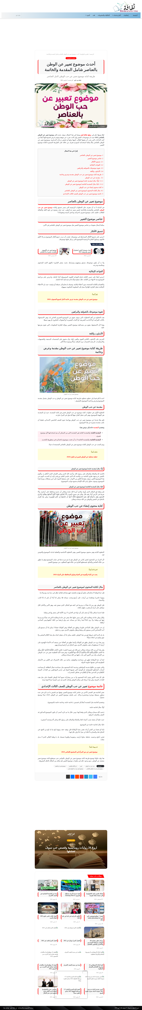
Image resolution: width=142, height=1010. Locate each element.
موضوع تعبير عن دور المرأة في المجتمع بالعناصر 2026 (79, 752)
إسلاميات (126, 15)
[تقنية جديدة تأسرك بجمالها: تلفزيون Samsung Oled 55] (71, 885)
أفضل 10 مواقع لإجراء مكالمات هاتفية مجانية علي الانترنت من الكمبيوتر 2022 (48, 966)
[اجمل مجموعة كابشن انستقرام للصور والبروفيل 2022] (99, 251)
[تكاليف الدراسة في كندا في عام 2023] (71, 908)
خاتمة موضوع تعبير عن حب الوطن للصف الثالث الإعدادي (83, 194)
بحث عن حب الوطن (90, 766)
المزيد (88, 15)
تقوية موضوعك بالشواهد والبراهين (90, 168)
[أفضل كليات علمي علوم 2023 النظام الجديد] (48, 908)
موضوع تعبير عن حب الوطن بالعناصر (95, 768)
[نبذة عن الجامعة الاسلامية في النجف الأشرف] (48, 885)
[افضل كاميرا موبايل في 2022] (71, 932)
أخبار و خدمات (117, 15)
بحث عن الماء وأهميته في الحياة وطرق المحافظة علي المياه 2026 (75, 574)
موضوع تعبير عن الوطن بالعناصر (91, 155)
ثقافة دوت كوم (77, 80)
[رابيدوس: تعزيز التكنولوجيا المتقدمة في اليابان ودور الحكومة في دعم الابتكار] (48, 981)
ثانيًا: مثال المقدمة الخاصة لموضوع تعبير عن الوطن (84, 184)
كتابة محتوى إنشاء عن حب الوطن (91, 187)
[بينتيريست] (82, 777)
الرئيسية (135, 15)
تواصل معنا (6, 1008)
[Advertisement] (71, 33)
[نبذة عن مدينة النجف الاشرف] (71, 957)
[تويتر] (91, 777)
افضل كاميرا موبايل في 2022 (72, 940)
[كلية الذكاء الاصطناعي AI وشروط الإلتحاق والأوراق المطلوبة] (94, 957)
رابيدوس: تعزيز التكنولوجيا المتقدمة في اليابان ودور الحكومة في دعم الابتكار (49, 991)
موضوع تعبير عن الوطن (60, 766)
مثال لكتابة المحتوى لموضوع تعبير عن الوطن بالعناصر (84, 191)
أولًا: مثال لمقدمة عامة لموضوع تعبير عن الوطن (85, 181)
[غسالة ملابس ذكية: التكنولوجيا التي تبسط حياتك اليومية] (94, 885)
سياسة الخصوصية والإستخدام (25, 1008)
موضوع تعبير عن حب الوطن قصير (75, 768)
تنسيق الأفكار (97, 162)
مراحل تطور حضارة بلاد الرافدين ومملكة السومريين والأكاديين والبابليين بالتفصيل (95, 942)
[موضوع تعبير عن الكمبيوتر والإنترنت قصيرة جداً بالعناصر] (64, 251)
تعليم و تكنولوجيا (84, 54)
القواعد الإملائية (96, 165)
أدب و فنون (71, 840)
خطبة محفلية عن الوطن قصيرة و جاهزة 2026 (82, 457)
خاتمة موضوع (95, 686)
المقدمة (96, 427)
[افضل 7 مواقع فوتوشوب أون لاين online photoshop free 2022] (94, 908)
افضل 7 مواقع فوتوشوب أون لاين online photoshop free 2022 (95, 918)
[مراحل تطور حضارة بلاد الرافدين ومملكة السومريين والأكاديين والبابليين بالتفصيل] (94, 932)
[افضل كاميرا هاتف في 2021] (48, 932)
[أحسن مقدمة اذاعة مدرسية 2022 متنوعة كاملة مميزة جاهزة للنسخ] (94, 981)
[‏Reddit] (77, 777)
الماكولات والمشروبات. (104, 15)
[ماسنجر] (72, 777)
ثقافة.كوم (120, 1008)
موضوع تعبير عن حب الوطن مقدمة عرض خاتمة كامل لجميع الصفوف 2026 (72, 299)
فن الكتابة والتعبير (73, 766)
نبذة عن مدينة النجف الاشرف (72, 965)
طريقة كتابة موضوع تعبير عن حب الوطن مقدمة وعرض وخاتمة (81, 174)
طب (94, 15)
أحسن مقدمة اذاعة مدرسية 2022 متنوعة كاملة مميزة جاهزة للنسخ (94, 991)
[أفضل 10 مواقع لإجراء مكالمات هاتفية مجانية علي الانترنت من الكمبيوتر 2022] (48, 957)
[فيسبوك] (95, 777)
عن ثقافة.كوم (13, 1008)
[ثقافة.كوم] (125, 6)
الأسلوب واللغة (96, 171)
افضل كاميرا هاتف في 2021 (49, 940)
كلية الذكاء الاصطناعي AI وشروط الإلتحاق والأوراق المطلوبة (96, 966)
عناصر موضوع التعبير (95, 158)
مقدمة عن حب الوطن (94, 178)
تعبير (81, 766)
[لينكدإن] (86, 777)
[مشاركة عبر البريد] (68, 777)
